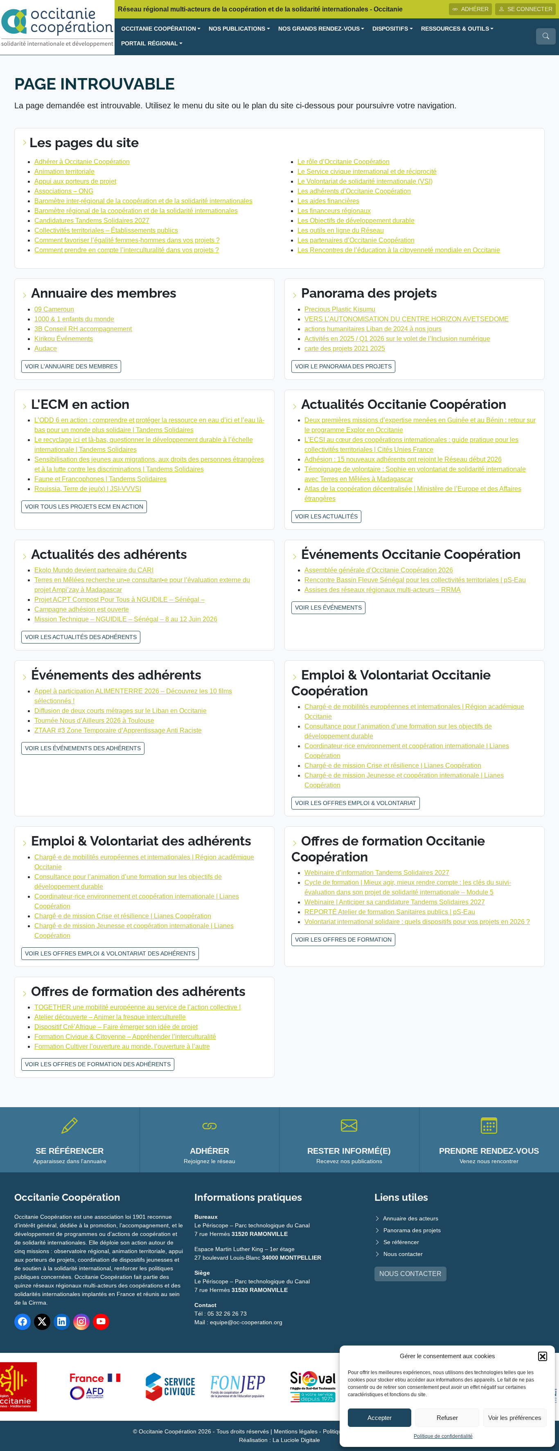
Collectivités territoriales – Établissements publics (106, 230)
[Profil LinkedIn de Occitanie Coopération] (62, 1322)
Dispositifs (390, 29)
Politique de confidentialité (443, 1436)
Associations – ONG (63, 191)
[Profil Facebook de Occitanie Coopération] (22, 1322)
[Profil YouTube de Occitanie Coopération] (101, 1322)
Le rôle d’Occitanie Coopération (344, 161)
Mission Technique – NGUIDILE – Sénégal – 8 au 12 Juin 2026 (125, 619)
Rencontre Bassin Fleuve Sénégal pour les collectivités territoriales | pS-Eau (415, 579)
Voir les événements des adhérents (83, 748)
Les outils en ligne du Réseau (341, 230)
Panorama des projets (412, 1230)
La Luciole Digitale (296, 1440)
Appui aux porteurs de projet (75, 181)
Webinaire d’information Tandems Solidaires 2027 (376, 872)
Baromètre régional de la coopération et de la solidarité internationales (136, 210)
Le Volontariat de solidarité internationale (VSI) (365, 181)
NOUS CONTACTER (410, 1273)
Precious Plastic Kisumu (339, 309)
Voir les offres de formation (343, 939)
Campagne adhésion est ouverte (81, 609)
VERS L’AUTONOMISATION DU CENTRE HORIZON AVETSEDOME (406, 319)
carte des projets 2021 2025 (344, 348)
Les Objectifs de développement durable (356, 220)
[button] (543, 1356)
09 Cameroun (54, 309)
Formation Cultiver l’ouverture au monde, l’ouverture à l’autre (122, 1046)
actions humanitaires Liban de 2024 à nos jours (373, 328)
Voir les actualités (326, 516)
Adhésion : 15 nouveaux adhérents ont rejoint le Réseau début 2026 (403, 459)
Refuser (447, 1417)
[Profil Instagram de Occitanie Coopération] (81, 1322)
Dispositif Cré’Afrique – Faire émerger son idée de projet (116, 1026)
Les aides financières (328, 200)
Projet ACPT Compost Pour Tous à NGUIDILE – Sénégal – (119, 599)
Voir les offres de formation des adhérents (98, 1064)
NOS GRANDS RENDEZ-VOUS (319, 29)
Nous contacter (403, 1254)
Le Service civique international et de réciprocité (367, 171)
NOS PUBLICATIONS (237, 29)
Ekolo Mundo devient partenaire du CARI (93, 570)
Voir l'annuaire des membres (71, 366)
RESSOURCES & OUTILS (455, 29)
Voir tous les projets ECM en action (84, 506)
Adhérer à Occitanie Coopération (82, 161)
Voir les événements (328, 607)
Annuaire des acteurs (410, 1218)
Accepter (379, 1417)
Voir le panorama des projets (343, 366)
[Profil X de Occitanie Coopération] (42, 1322)
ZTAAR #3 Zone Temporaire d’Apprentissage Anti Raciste (118, 730)
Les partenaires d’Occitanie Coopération (356, 240)
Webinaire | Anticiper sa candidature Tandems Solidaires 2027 (394, 902)
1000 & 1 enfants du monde (74, 319)
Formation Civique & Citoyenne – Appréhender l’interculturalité (125, 1036)
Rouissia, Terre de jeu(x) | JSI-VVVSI (87, 488)
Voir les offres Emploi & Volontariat (355, 803)
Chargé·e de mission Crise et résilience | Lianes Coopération (392, 765)
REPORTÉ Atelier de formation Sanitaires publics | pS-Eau (389, 911)
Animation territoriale (64, 171)
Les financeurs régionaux (334, 210)
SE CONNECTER (529, 9)
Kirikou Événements (63, 338)
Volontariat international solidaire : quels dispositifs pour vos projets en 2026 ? (417, 921)
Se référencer (401, 1242)
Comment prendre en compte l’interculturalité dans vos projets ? (126, 250)
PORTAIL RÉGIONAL (149, 43)
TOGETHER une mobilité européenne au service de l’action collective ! (137, 1007)
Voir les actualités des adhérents (81, 637)
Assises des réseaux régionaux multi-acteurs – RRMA (382, 589)
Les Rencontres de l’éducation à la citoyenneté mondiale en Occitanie (399, 250)
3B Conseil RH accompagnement (83, 328)
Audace (45, 348)
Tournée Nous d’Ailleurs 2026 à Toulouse (94, 720)
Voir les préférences (514, 1417)
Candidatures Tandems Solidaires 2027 (91, 220)
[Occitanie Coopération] (57, 26)
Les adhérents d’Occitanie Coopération (354, 191)
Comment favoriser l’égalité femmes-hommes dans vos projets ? (127, 240)
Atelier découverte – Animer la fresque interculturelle (110, 1017)
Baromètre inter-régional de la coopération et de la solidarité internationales (143, 200)
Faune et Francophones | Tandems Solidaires (100, 478)
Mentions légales (296, 1431)
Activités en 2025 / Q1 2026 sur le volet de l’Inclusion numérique (397, 338)
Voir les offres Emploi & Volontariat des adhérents (110, 953)
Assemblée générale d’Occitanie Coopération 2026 (378, 570)
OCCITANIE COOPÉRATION (158, 29)
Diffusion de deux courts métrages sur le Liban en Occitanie (120, 710)
